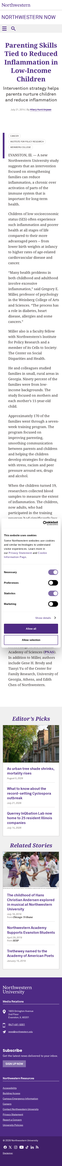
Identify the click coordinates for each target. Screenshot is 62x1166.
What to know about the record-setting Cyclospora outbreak (29, 793)
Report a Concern (12, 1120)
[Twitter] (10, 1147)
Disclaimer (8, 1153)
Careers (7, 1104)
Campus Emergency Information (20, 1099)
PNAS (49, 652)
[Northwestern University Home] (16, 5)
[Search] (13, 28)
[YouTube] (21, 1147)
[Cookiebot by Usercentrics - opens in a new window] (43, 523)
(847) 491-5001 (16, 1024)
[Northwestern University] (31, 990)
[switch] (53, 583)
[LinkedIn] (32, 1147)
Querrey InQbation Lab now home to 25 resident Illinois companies (29, 818)
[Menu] (4, 28)
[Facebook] (5, 1147)
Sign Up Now (14, 1064)
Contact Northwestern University (21, 1109)
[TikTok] (27, 1147)
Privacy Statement (13, 1114)
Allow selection (31, 639)
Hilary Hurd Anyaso (40, 110)
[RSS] (37, 1147)
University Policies (13, 1125)
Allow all (31, 628)
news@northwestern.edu (20, 1032)
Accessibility (10, 1088)
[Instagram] (15, 1147)
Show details (43, 617)
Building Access (11, 1093)
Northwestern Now (28, 17)
